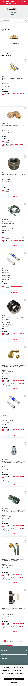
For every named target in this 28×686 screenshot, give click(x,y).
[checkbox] (2, 30)
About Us (4, 650)
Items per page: (5, 53)
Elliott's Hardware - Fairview (17, 140)
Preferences (14, 682)
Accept (14, 679)
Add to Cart (15, 100)
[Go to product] (14, 67)
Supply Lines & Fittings (17, 25)
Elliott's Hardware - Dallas (12, 13)
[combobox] (14, 20)
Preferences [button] (12, 674)
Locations (4, 659)
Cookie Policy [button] (7, 673)
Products (2, 25)
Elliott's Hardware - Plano (16, 574)
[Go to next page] (23, 641)
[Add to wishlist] (25, 60)
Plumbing (8, 25)
